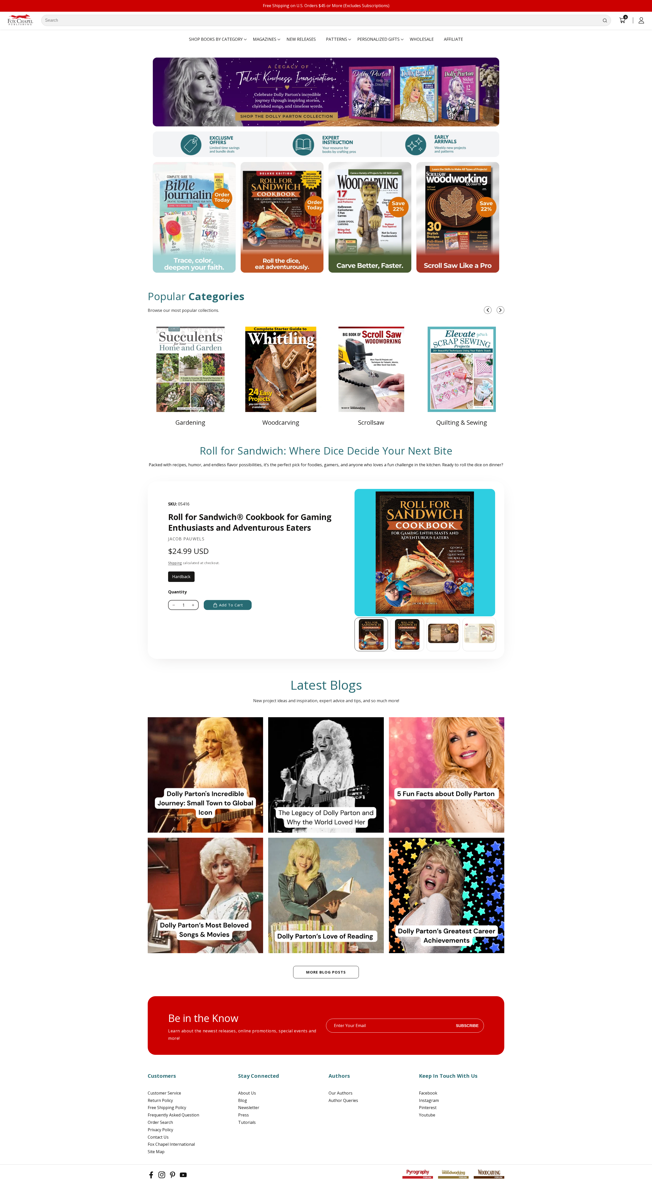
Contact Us (158, 1137)
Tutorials (247, 1122)
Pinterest (428, 1107)
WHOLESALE (422, 39)
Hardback (183, 578)
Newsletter (248, 1107)
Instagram (429, 1100)
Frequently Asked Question (173, 1115)
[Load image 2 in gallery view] (407, 634)
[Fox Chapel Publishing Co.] (326, 92)
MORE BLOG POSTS (326, 972)
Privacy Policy (160, 1130)
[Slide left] (354, 634)
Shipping (175, 563)
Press (243, 1115)
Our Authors (340, 1093)
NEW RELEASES (301, 39)
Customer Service (164, 1093)
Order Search (160, 1122)
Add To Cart (231, 604)
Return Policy (160, 1100)
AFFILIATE (453, 39)
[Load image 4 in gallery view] (479, 634)
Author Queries (343, 1100)
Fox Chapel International (171, 1144)
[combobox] (326, 20)
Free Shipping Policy (167, 1107)
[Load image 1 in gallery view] (371, 634)
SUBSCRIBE (467, 1025)
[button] (216, 39)
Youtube (427, 1115)
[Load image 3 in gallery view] (443, 634)
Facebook (428, 1093)
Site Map (156, 1151)
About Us (247, 1093)
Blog (242, 1100)
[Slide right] (496, 634)
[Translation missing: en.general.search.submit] (604, 20)
